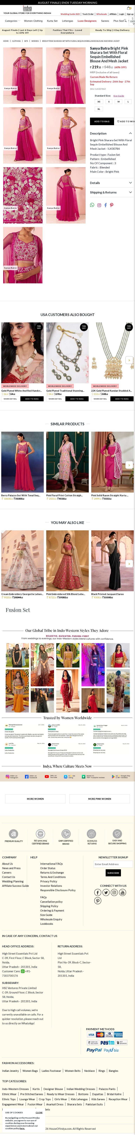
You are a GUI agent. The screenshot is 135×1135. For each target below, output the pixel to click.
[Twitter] (106, 892)
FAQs (43, 897)
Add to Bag (102, 121)
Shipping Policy (49, 906)
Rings (101, 1070)
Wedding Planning (13, 881)
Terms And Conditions (53, 876)
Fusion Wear (35, 1104)
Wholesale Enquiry (51, 919)
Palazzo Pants (107, 1089)
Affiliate (113, 14)
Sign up (130, 14)
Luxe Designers (87, 20)
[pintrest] (97, 900)
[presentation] (6, 360)
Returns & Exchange (52, 872)
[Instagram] (114, 892)
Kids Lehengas (79, 1099)
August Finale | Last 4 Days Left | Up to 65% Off (22, 31)
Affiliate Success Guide (15, 885)
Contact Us (8, 876)
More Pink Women (99, 798)
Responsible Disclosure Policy (58, 890)
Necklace (89, 1070)
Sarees (105, 20)
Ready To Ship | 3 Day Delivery (112, 30)
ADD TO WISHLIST (127, 121)
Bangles (113, 1070)
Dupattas (97, 1094)
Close (39, 1112)
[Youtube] (122, 892)
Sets (26, 41)
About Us (7, 863)
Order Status (47, 868)
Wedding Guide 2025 (70, 14)
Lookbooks (46, 923)
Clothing (16, 41)
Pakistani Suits (94, 1104)
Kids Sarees (98, 1099)
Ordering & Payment (52, 910)
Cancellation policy (51, 901)
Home (6, 41)
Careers (6, 872)
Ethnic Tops (9, 1099)
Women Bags (30, 1070)
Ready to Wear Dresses (61, 1094)
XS (99, 101)
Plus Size (119, 20)
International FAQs (51, 863)
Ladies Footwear (51, 1070)
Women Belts (73, 1070)
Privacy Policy (48, 881)
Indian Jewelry (10, 1070)
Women (35, 41)
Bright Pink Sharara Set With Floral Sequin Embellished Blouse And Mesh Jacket (81, 41)
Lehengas (67, 20)
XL (99, 109)
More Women (35, 798)
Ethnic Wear (9, 1094)
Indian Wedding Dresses (81, 1089)
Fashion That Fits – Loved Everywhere (67, 31)
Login (121, 14)
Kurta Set (52, 20)
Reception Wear (118, 1099)
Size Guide (119, 96)
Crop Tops (45, 1099)
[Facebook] (97, 892)
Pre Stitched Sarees (31, 1094)
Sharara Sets (74, 1104)
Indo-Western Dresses (15, 1089)
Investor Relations (51, 885)
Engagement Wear (13, 1104)
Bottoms (83, 1094)
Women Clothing (33, 20)
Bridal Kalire (114, 1094)
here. (22, 1128)
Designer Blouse (53, 1089)
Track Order (88, 14)
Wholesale (101, 14)
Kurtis (36, 1089)
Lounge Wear (27, 1099)
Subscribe (113, 873)
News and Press (11, 868)
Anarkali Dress (54, 1104)
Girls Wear (60, 1099)
